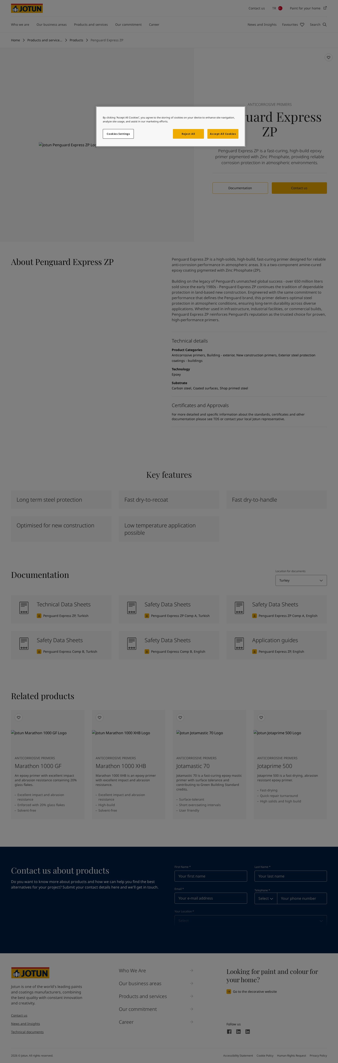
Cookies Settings (118, 133)
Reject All (188, 133)
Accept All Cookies (223, 133)
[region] (170, 126)
